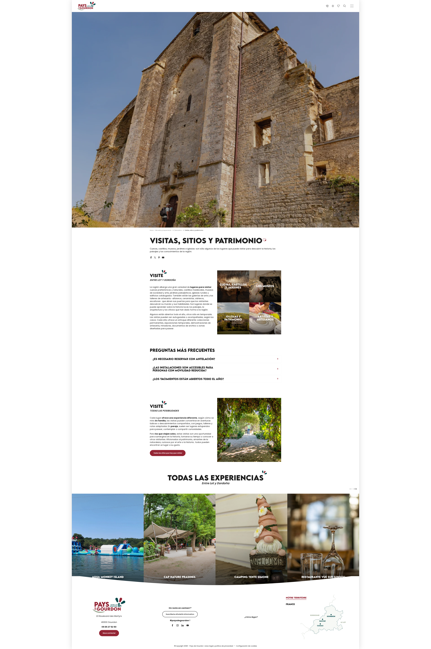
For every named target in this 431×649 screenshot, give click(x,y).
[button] (344, 6)
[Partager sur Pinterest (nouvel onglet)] (159, 257)
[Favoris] (339, 6)
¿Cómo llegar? (251, 617)
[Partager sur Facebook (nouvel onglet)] (151, 257)
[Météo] (333, 6)
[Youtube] (187, 625)
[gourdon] (86, 6)
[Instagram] (177, 625)
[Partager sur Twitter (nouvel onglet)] (155, 257)
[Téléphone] (327, 6)
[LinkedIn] (182, 625)
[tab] (296, 597)
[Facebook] (172, 625)
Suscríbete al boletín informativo (180, 614)
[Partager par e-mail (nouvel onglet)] (163, 257)
